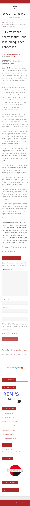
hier (26, 247)
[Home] (3, 23)
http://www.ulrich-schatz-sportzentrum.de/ (13, 426)
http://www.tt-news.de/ (8, 434)
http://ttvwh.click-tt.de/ (8, 417)
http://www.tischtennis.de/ (9, 438)
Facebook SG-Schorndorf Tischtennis (12, 452)
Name (6, 300)
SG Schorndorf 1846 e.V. (15, 14)
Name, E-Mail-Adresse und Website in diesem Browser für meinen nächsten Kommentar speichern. (14, 326)
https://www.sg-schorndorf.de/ (10, 422)
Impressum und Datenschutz (15, 503)
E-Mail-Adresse (9, 308)
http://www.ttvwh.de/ (8, 413)
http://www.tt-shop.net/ (8, 430)
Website (6, 316)
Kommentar (8, 269)
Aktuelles (13, 251)
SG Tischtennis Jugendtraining (17, 354)
